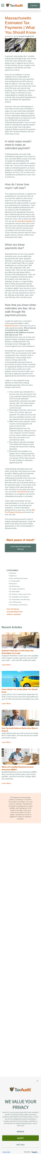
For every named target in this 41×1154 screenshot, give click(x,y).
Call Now (34, 5)
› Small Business (14, 586)
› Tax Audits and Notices (16, 589)
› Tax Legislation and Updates (18, 597)
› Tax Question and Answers (18, 605)
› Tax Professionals (14, 602)
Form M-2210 (22, 492)
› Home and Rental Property (18, 578)
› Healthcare (12, 576)
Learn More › (6, 665)
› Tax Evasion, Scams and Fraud (19, 594)
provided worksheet (25, 221)
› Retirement (12, 584)
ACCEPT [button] (20, 1138)
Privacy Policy (6, 1152)
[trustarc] (35, 1152)
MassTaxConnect (11, 326)
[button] (37, 1080)
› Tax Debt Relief (14, 591)
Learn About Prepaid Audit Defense (20, 548)
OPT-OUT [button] (21, 1144)
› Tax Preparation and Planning (19, 599)
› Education (12, 573)
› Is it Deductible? (14, 581)
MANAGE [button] (20, 1131)
